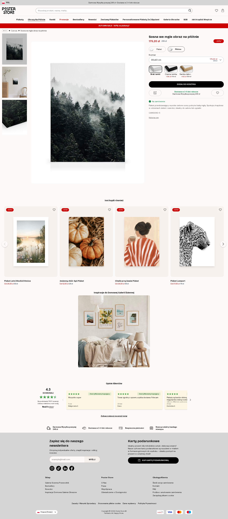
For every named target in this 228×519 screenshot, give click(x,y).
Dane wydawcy (129, 503)
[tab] (216, 10)
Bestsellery (49, 486)
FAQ (154, 489)
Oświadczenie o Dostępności (114, 492)
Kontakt (156, 486)
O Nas (103, 483)
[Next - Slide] (226, 72)
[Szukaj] (190, 10)
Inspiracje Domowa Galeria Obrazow (61, 492)
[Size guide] (155, 93)
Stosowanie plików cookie (109, 503)
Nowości (49, 489)
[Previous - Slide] (147, 72)
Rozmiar (152, 55)
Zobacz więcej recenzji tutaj (114, 416)
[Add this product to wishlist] (217, 93)
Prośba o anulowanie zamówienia (167, 492)
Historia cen (154, 118)
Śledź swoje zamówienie (163, 483)
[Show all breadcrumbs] (5, 30)
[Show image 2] (14, 82)
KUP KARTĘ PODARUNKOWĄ (155, 460)
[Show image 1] (14, 49)
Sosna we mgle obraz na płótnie (34, 31)
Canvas (14, 31)
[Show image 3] (14, 117)
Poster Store (120, 511)
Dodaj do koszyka (186, 84)
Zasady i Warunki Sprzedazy (84, 503)
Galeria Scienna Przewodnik (57, 483)
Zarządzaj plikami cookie (163, 495)
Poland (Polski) (47, 512)
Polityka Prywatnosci (147, 503)
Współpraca (106, 489)
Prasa (103, 486)
